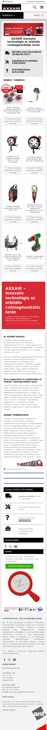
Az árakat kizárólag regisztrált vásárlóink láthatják (13, 121)
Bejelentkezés (40, 2)
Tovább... (38, 457)
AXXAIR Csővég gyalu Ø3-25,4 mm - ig (35, 257)
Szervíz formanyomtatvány (15, 469)
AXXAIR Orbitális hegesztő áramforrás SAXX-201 (13, 208)
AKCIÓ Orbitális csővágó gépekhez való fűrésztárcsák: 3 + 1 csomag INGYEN (13, 110)
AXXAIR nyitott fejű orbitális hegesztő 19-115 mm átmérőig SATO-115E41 (13, 257)
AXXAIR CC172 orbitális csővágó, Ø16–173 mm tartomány (13, 159)
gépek (34, 625)
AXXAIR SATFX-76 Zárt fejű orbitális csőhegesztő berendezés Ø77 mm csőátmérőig (34, 209)
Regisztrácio (31, 2)
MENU (37, 15)
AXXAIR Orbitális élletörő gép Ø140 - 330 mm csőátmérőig (34, 159)
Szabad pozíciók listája (19, 566)
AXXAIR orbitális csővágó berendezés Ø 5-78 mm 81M (34, 110)
